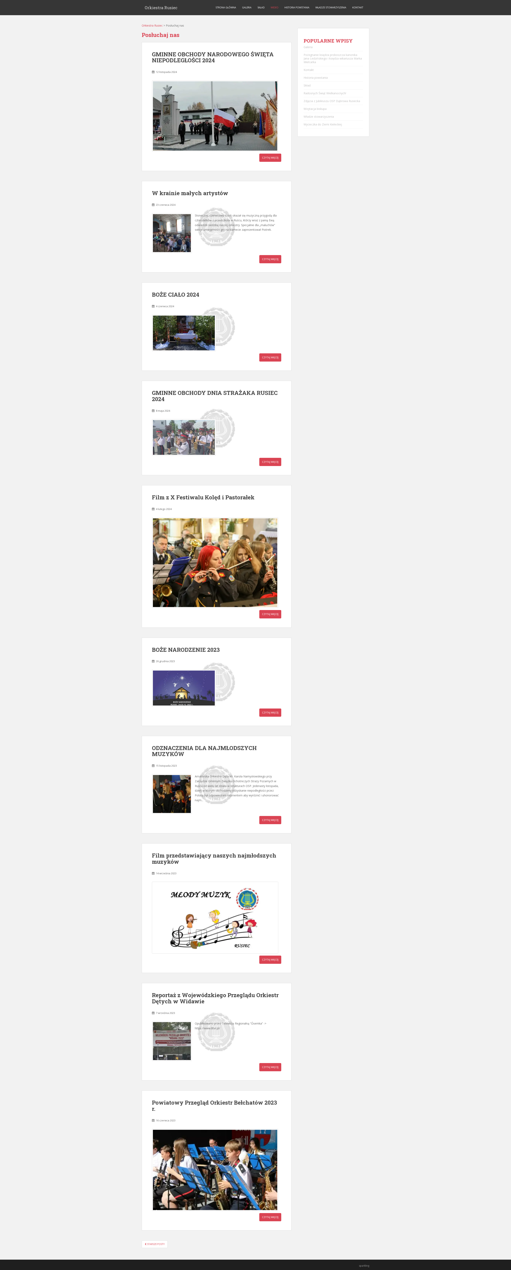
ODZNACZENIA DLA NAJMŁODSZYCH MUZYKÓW (204, 751)
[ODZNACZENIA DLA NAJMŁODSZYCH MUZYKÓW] (172, 794)
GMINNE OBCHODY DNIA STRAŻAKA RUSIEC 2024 (215, 396)
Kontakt (357, 7)
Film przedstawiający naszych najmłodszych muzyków (214, 858)
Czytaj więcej (270, 157)
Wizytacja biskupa (315, 109)
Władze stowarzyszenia (330, 7)
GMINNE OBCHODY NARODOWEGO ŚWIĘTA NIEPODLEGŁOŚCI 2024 (213, 57)
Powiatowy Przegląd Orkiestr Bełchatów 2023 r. (214, 1105)
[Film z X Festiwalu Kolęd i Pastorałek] (215, 562)
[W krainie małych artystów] (172, 233)
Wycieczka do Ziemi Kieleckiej (323, 124)
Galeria (247, 7)
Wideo (274, 7)
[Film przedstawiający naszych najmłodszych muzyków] (215, 918)
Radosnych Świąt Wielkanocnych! (325, 93)
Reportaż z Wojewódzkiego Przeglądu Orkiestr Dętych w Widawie (215, 998)
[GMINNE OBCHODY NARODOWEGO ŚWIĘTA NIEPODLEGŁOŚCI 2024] (215, 116)
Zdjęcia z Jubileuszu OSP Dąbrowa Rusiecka (332, 101)
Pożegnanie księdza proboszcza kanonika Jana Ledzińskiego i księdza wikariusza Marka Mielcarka (333, 58)
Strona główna (226, 7)
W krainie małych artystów (190, 193)
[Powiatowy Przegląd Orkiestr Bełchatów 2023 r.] (215, 1170)
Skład (261, 7)
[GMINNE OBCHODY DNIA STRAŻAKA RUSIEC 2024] (184, 437)
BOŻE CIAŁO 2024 (175, 294)
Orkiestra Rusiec (161, 7)
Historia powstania (296, 7)
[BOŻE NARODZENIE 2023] (184, 688)
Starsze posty (156, 1244)
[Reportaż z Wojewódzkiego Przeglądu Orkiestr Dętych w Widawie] (172, 1041)
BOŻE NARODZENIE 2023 (186, 649)
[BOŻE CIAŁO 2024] (184, 333)
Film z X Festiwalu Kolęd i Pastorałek (203, 497)
